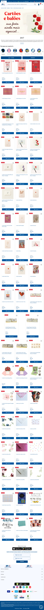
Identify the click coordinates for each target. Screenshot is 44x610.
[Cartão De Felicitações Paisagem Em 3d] (7, 396)
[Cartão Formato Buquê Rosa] (7, 371)
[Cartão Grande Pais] (22, 498)
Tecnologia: (26, 608)
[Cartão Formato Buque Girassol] (22, 371)
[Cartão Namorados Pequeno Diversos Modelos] (36, 523)
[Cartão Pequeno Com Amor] (22, 91)
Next (43, 51)
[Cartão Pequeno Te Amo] (7, 91)
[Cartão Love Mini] (36, 422)
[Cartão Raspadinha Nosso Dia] (7, 66)
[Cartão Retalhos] (36, 269)
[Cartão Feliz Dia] (22, 269)
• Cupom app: (24, 1)
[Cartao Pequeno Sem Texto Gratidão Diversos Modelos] (32, 320)
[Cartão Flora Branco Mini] (22, 422)
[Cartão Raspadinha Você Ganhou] (36, 66)
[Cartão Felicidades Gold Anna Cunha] (7, 142)
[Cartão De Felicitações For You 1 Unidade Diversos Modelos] (7, 117)
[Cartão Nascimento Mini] (7, 498)
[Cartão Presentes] (36, 244)
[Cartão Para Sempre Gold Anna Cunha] (22, 117)
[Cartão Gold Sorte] (36, 193)
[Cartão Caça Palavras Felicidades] (22, 523)
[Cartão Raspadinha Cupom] (22, 66)
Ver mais (22, 43)
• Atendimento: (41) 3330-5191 (12, 1)
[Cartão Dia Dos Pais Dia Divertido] (7, 523)
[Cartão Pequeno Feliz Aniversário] (36, 91)
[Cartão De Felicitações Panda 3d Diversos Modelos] (36, 371)
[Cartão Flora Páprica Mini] (22, 447)
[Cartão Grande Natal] (36, 396)
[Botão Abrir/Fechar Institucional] (42, 569)
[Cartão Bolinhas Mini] (36, 447)
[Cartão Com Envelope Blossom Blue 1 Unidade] (7, 193)
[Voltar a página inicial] (3, 4)
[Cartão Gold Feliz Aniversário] (7, 244)
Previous (1, 51)
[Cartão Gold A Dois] (7, 269)
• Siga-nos (32, 1)
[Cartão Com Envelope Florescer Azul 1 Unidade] (22, 142)
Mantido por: (18, 608)
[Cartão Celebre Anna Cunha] (36, 117)
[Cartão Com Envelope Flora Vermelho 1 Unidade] (36, 142)
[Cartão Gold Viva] (22, 193)
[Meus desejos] (13, 61)
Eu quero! (22, 562)
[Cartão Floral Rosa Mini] (7, 447)
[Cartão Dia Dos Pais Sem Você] (36, 498)
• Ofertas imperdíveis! (39, 1)
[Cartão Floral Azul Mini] (7, 422)
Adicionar (8, 82)
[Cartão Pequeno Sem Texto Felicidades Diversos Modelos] (11, 320)
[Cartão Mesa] (22, 244)
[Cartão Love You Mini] (22, 396)
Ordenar (33, 57)
